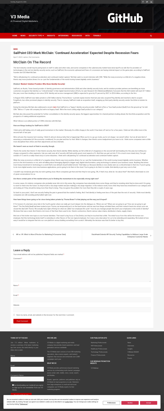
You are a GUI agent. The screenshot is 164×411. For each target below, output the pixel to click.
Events (130, 358)
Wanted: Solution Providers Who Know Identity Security (42, 84)
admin (25, 57)
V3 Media (20, 16)
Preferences (111, 403)
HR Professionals (96, 346)
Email (16, 295)
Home (14, 36)
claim (55, 107)
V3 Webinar (94, 368)
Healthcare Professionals (99, 349)
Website (16, 305)
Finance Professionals (98, 355)
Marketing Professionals (99, 342)
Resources (77, 36)
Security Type (35, 36)
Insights (51, 36)
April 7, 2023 (17, 57)
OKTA (87, 36)
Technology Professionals (99, 352)
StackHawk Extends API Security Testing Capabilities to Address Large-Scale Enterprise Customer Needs (120, 235)
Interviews (63, 36)
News (23, 36)
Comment (17, 259)
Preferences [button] (23, 404)
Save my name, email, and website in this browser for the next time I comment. (45, 315)
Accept (148, 403)
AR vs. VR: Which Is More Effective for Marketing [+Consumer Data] (41, 234)
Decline (130, 403)
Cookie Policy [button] (69, 402)
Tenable (97, 36)
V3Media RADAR (133, 352)
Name (16, 285)
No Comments (34, 57)
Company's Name (17, 375)
